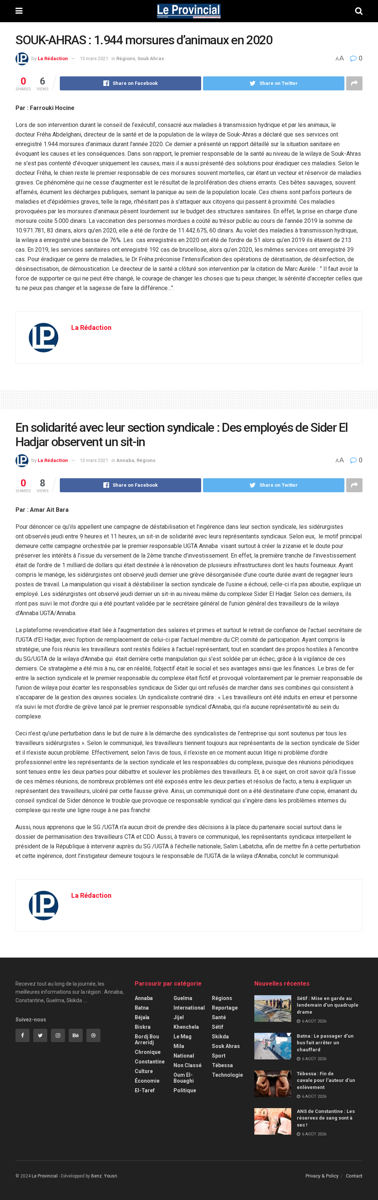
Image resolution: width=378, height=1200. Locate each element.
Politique (184, 1090)
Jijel (178, 1017)
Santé (219, 1017)
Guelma (182, 998)
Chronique (148, 1052)
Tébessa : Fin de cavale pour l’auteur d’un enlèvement (326, 1080)
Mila (178, 1046)
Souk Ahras (150, 58)
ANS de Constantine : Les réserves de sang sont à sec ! (326, 1117)
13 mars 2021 (94, 58)
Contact (354, 1176)
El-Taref (145, 1090)
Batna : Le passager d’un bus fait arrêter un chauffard (325, 1042)
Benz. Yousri (104, 1176)
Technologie (227, 1075)
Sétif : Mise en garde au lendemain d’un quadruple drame (327, 1005)
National (183, 1056)
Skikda (220, 1036)
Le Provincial (45, 1176)
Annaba (125, 460)
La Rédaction (53, 58)
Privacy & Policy (322, 1176)
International (189, 1008)
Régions (125, 58)
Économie (147, 1081)
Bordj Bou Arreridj (147, 1039)
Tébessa (222, 1065)
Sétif (217, 1027)
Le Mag (182, 1036)
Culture (144, 1071)
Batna (142, 1008)
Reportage (225, 1008)
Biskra (143, 1027)
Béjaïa (142, 1017)
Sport (219, 1056)
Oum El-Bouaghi (183, 1078)
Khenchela (186, 1027)
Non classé (187, 1065)
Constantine (150, 1062)
